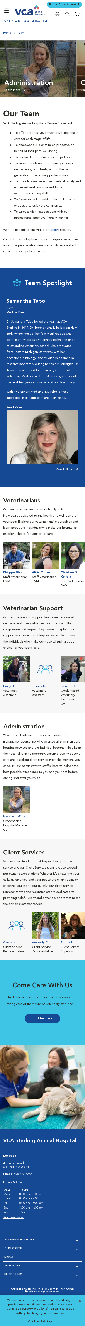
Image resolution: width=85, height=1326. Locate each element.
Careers (53, 229)
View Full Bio (65, 469)
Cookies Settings (40, 1321)
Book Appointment (64, 4)
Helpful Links (13, 1274)
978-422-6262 (23, 1174)
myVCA (8, 1257)
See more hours (13, 1217)
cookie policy (37, 1308)
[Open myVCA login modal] (59, 14)
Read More (14, 407)
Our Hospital (13, 1248)
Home (7, 32)
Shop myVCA (12, 1266)
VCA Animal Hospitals (19, 1240)
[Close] (80, 1301)
